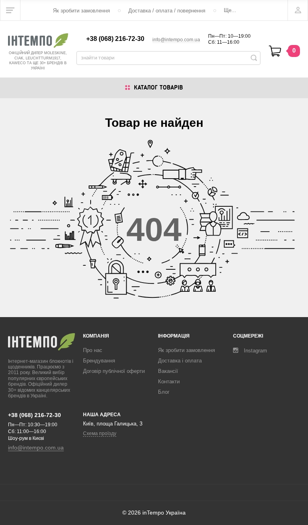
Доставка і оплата (180, 361)
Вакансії (168, 371)
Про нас (92, 350)
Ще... (230, 10)
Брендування (99, 361)
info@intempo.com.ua (176, 40)
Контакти (169, 381)
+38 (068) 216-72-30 (115, 39)
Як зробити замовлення (81, 11)
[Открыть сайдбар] (10, 10)
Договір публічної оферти (114, 371)
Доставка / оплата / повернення (166, 11)
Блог (164, 392)
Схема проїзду (99, 433)
